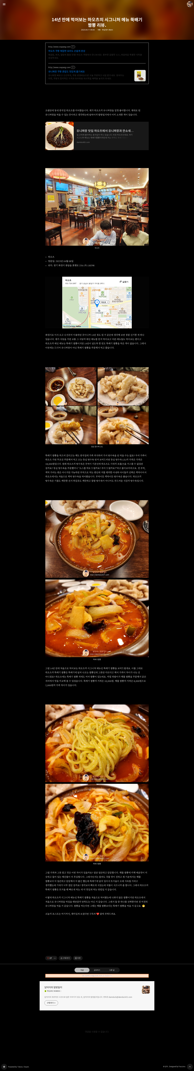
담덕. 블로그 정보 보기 (189, 4)
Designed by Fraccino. (177, 1066)
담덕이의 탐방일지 (53, 987)
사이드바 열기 (4, 4)
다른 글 (111, 970)
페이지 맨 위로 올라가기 (189, 1066)
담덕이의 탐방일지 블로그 (4, 1066)
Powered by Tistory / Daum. (18, 1067)
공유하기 (97, 970)
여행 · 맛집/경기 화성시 (105, 30)
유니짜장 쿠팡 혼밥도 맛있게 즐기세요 (66, 71)
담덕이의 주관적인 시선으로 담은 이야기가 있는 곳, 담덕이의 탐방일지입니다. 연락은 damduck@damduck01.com (88, 997)
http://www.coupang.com (59, 47)
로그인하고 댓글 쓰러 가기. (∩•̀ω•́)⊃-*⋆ (97, 976)
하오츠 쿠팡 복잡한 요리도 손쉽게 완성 (66, 51)
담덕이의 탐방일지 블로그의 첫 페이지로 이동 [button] (97, 4)
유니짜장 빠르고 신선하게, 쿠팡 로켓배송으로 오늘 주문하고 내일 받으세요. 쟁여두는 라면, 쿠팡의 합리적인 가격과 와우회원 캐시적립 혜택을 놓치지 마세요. (86, 77)
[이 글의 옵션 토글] (55, 958)
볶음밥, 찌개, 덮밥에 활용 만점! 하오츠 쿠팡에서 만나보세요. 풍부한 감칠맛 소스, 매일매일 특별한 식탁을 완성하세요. (95, 56)
